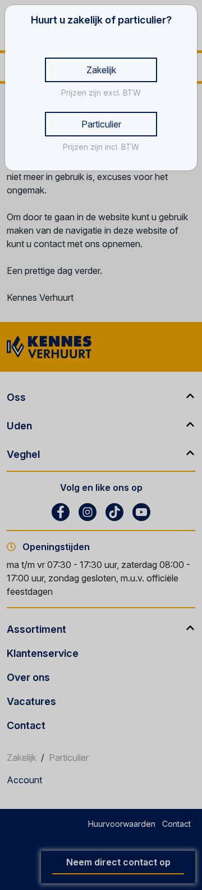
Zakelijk (101, 69)
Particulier (101, 124)
